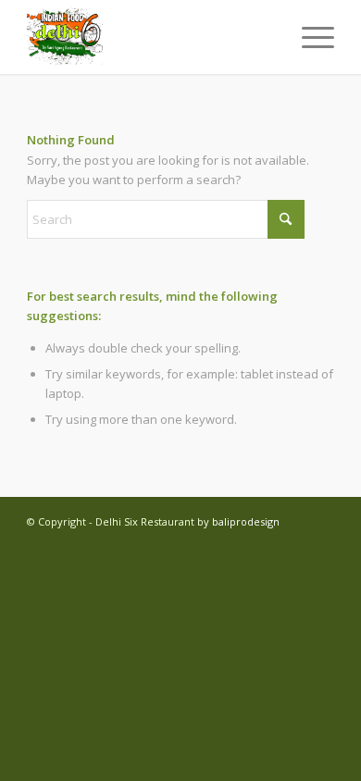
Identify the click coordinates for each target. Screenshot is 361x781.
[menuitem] (308, 37)
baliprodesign (246, 521)
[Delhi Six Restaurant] (149, 37)
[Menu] (308, 37)
